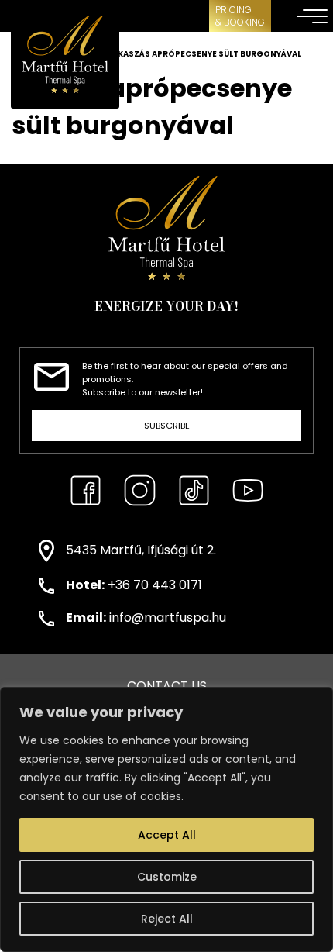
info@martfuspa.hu (167, 617)
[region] (166, 819)
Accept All (167, 835)
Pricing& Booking (240, 16)
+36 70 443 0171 (155, 585)
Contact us (167, 686)
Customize (167, 877)
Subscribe (167, 425)
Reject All (167, 918)
